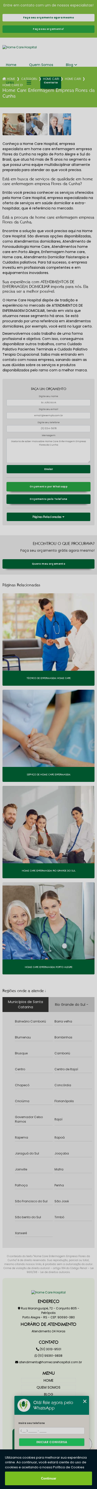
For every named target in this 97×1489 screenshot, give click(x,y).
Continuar (48, 1478)
